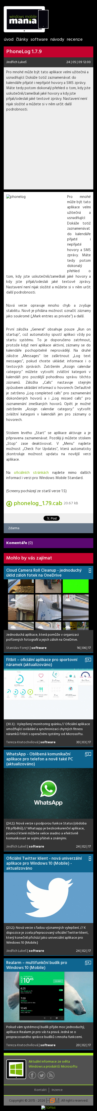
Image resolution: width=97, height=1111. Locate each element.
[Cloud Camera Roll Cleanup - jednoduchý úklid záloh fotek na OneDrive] (48, 604)
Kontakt (40, 1090)
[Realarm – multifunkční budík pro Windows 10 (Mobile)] (48, 997)
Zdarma (13, 528)
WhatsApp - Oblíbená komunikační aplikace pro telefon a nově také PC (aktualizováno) (39, 759)
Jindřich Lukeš (16, 62)
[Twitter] (42, 1077)
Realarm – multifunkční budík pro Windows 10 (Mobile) (36, 965)
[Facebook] (33, 1077)
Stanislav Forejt (17, 648)
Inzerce (57, 1090)
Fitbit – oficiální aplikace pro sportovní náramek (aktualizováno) (41, 662)
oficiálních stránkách (31, 473)
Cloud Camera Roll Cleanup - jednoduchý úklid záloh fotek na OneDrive (44, 573)
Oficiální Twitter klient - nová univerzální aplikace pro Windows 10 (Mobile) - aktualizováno (44, 863)
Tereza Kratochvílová (22, 742)
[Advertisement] (48, 152)
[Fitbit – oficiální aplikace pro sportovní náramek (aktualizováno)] (48, 694)
